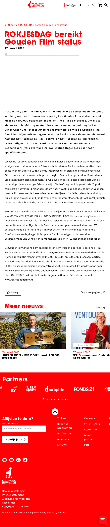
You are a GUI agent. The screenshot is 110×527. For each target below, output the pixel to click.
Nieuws (62, 444)
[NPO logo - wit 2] (103, 389)
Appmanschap (37, 512)
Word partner (89, 437)
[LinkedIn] (18, 460)
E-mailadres (10, 423)
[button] (103, 337)
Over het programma (65, 425)
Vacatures (90, 418)
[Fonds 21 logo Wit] (80, 389)
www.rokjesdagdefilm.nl (19, 279)
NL (89, 5)
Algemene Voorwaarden (16, 498)
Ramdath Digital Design (15, 512)
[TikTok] (25, 460)
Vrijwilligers (92, 424)
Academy (63, 439)
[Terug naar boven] (55, 411)
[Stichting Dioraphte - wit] (50, 389)
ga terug (12, 292)
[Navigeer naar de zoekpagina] (106, 5)
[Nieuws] (6, 25)
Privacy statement (13, 494)
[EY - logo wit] (10, 389)
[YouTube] (4, 460)
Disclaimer (8, 502)
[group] (33, 337)
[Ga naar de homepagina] (36, 5)
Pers (87, 444)
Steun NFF (91, 429)
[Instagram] (11, 460)
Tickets (62, 418)
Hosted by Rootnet (56, 512)
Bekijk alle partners (55, 399)
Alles (99, 307)
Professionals (66, 433)
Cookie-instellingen (13, 491)
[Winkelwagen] (100, 5)
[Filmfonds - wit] (27, 389)
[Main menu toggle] (4, 5)
